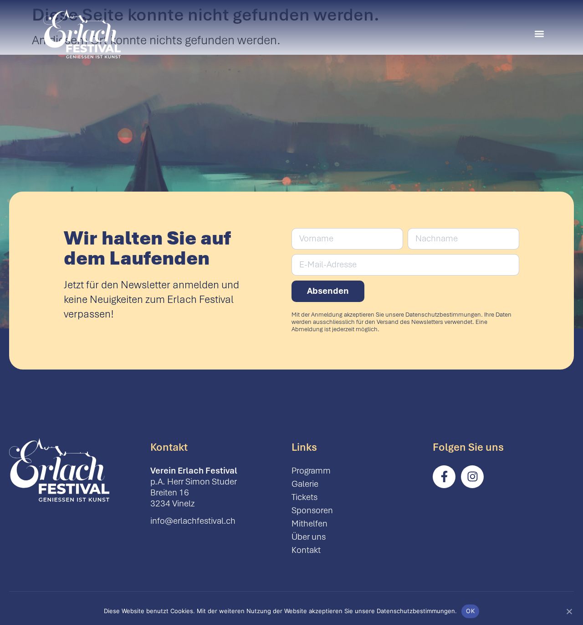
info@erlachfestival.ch (192, 520)
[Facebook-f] (444, 476)
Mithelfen (309, 523)
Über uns (309, 536)
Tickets (304, 497)
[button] (539, 34)
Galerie (305, 484)
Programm (311, 470)
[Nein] (569, 610)
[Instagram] (472, 476)
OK (470, 611)
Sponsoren (312, 510)
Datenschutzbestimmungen (416, 611)
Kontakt (306, 550)
